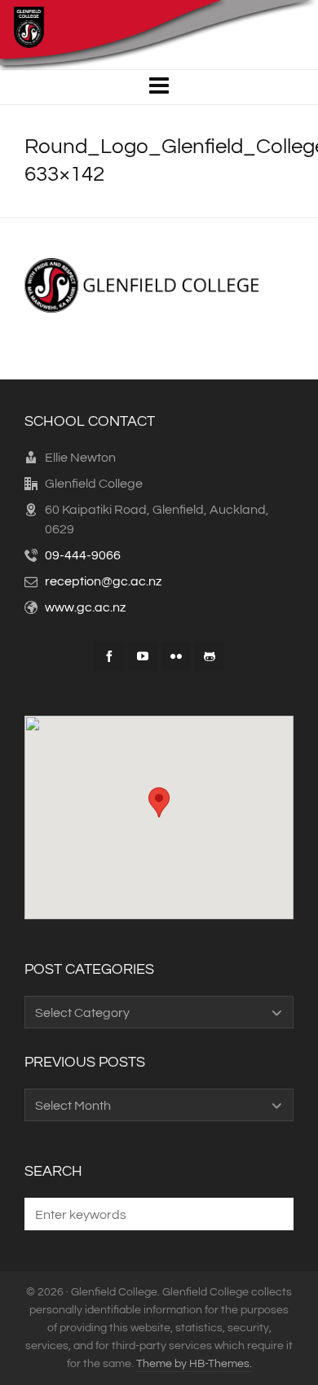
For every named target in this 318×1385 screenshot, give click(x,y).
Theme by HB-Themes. (194, 1364)
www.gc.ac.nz (85, 607)
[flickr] (176, 656)
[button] (273, 1214)
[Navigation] (159, 87)
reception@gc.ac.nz (103, 581)
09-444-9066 (83, 555)
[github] (209, 656)
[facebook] (109, 656)
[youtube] (142, 656)
